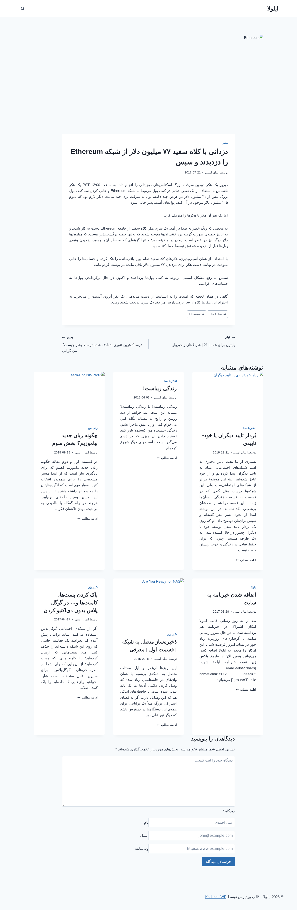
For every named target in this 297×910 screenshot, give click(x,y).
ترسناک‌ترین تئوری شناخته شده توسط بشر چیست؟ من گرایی (102, 344)
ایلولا (253, 587)
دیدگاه (229, 811)
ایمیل (144, 835)
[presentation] (227, 395)
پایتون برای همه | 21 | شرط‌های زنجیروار (203, 341)
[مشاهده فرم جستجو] (23, 9)
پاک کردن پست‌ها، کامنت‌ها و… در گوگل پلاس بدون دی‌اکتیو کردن (71, 602)
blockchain (218, 314)
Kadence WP (215, 897)
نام (146, 822)
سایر (225, 142)
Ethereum (196, 314)
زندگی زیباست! (160, 388)
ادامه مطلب (246, 560)
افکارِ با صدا (249, 428)
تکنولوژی (172, 634)
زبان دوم (93, 428)
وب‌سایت (141, 849)
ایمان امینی (212, 172)
